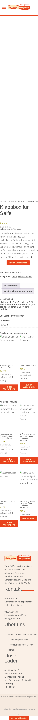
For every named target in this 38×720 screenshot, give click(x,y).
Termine (12, 650)
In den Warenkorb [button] (9, 387)
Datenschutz (31, 709)
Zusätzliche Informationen (18, 291)
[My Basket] (35, 7)
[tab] (11, 285)
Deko (14, 276)
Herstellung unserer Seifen (20, 645)
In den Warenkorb (18, 262)
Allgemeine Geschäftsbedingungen (15, 709)
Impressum (20, 714)
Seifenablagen (25, 276)
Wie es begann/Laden (18, 640)
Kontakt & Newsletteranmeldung (21, 634)
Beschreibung (11, 285)
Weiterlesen (28, 518)
